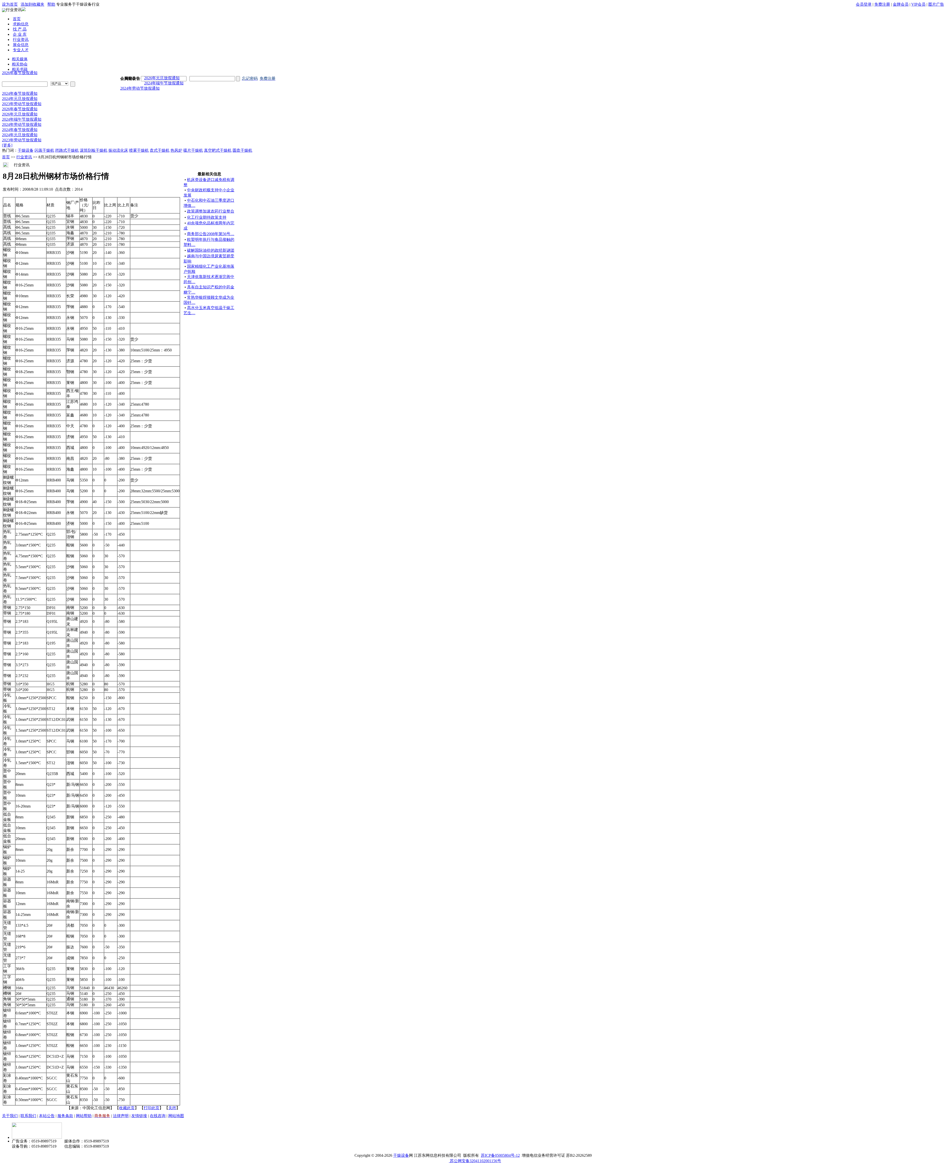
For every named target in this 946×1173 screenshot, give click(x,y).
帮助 (51, 4)
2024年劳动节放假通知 (140, 84)
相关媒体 (20, 59)
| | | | (900, 4)
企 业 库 (20, 34)
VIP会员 (918, 4)
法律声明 (121, 1112)
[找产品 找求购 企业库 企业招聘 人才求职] (59, 84)
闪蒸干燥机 (44, 146)
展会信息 (21, 45)
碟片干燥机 (193, 146)
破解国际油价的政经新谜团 (210, 246)
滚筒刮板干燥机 (93, 146)
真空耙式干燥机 (218, 146)
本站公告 (47, 1112)
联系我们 (28, 1112)
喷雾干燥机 (139, 146)
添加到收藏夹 (32, 4)
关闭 (172, 1104)
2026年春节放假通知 (19, 69)
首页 (17, 19)
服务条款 (65, 1112)
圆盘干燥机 (242, 146)
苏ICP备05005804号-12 (500, 1151)
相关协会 (20, 64)
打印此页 (151, 1104)
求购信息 (21, 24)
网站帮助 (84, 1112)
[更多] (7, 141)
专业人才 (21, 50)
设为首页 (10, 4)
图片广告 (936, 4)
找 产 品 (20, 29)
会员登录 (864, 4)
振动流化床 (118, 146)
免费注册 (882, 4)
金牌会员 (901, 4)
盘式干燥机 (159, 146)
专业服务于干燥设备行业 (78, 4)
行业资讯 (14, 10)
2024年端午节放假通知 (164, 79)
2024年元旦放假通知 (19, 95)
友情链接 (139, 1112)
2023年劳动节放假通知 (21, 100)
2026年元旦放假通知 (162, 74)
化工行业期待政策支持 (206, 213)
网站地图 (176, 1112)
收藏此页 (127, 1104)
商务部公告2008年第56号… (210, 230)
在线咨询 (158, 1112)
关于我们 (10, 1112)
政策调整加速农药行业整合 (210, 207)
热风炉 (176, 146)
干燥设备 (26, 146)
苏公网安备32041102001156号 (475, 1157)
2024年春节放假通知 (19, 89)
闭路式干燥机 (67, 146)
